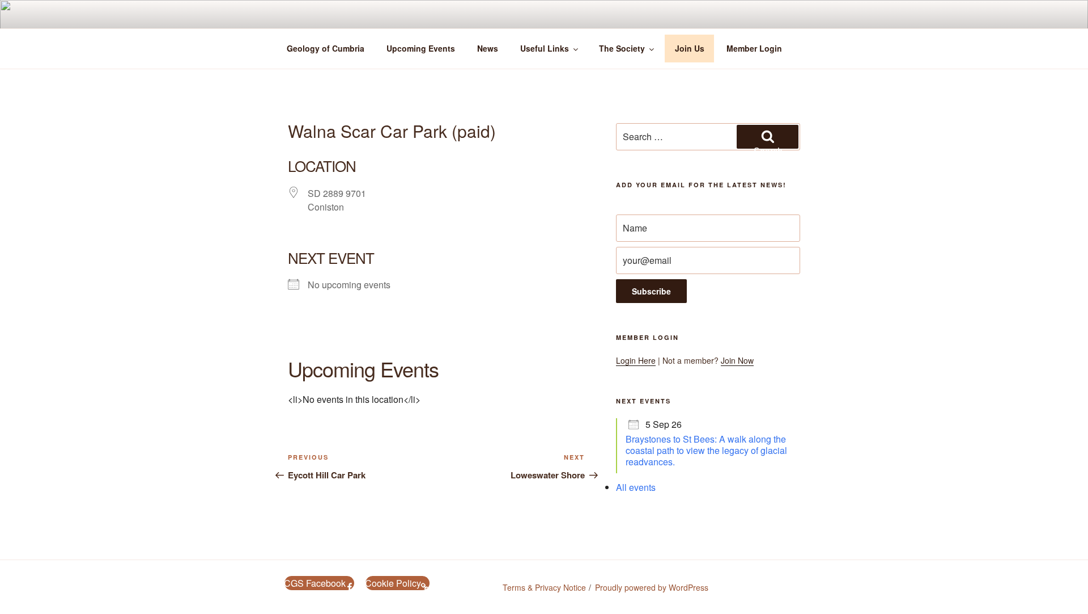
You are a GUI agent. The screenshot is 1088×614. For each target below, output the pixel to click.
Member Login (754, 48)
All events (636, 487)
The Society (622, 48)
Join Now (737, 360)
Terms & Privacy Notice (544, 587)
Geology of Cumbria (325, 48)
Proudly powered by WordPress (651, 587)
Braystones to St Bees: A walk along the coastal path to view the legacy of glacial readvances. (706, 450)
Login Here (636, 360)
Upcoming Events (420, 48)
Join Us (689, 48)
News (487, 48)
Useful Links (544, 48)
